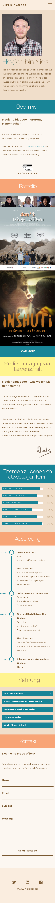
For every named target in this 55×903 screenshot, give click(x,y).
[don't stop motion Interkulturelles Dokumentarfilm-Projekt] (27, 232)
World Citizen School (15, 725)
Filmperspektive (12, 717)
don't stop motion (27, 173)
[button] (27, 693)
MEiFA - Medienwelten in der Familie (23, 701)
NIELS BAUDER (15, 5)
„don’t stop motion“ (34, 146)
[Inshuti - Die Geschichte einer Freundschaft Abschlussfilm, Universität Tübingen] (27, 308)
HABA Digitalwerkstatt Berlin (19, 709)
